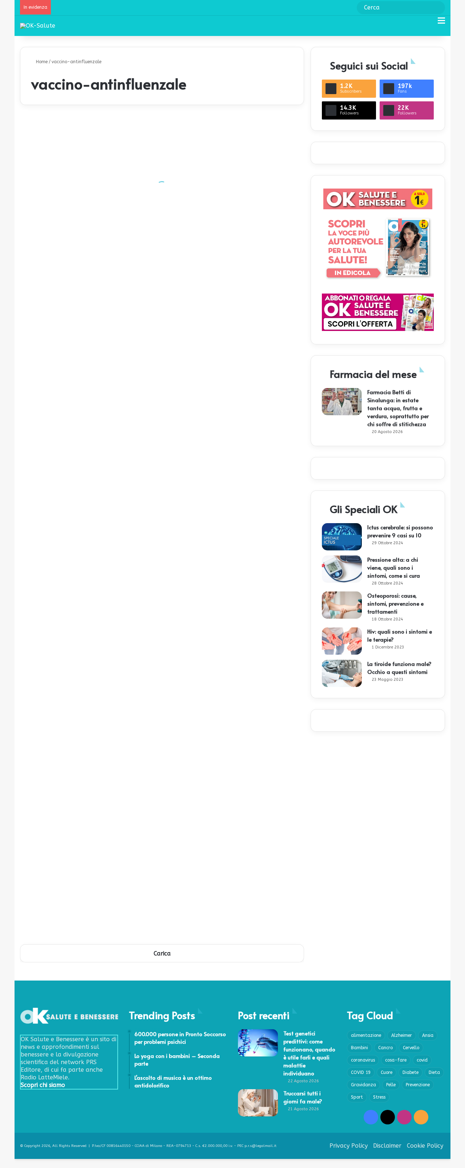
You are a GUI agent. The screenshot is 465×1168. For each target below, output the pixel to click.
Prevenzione (418, 1084)
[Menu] (441, 23)
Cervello (411, 1047)
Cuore (386, 1072)
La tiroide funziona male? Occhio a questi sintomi (399, 667)
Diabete (410, 1072)
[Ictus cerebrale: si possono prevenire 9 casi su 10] (342, 536)
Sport (357, 1097)
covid (422, 1060)
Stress (379, 1097)
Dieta (434, 1072)
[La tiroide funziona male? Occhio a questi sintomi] (342, 673)
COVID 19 (361, 1072)
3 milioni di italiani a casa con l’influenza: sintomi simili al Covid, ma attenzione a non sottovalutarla (233, 745)
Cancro (385, 1047)
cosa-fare (396, 1060)
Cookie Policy (425, 1145)
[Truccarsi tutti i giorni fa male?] (258, 1102)
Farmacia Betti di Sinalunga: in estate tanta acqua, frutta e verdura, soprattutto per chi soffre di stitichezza (398, 408)
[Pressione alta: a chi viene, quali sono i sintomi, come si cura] (342, 569)
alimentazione (366, 1035)
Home (41, 61)
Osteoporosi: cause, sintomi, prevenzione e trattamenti (395, 603)
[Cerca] (428, 23)
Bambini (359, 1047)
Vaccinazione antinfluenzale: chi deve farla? (226, 646)
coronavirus (363, 1060)
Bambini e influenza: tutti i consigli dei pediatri (230, 265)
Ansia (427, 1035)
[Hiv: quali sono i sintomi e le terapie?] (342, 641)
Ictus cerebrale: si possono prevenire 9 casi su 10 (400, 531)
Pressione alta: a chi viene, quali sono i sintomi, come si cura (393, 567)
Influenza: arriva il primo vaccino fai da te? (224, 537)
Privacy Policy (348, 1145)
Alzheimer (401, 1035)
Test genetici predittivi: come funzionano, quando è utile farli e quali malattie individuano (309, 1053)
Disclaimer (387, 1145)
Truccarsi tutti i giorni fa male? (302, 1097)
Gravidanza (363, 1084)
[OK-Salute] (37, 26)
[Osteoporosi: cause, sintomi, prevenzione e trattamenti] (342, 605)
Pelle (391, 1084)
